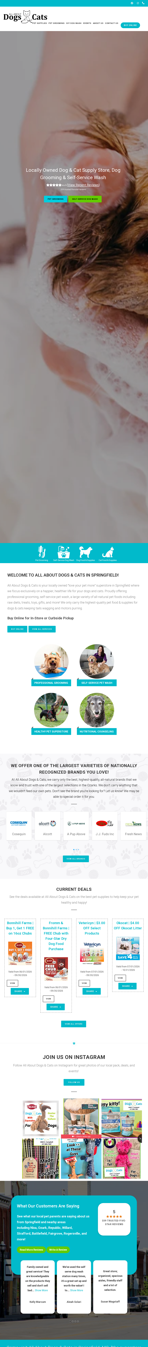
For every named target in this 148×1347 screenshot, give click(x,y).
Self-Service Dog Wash (85, 199)
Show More (40, 1290)
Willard (67, 1228)
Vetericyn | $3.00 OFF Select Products (92, 928)
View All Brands (76, 859)
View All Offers (73, 1024)
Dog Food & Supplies (85, 560)
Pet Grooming (55, 199)
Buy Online (17, 629)
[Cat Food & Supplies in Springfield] (108, 551)
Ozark (42, 1228)
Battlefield (39, 1233)
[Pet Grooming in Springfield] (42, 551)
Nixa (33, 1228)
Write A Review (58, 1249)
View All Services (42, 629)
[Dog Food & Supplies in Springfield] (86, 551)
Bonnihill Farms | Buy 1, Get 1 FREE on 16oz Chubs (20, 928)
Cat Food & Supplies (108, 560)
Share (18, 991)
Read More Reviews (31, 1249)
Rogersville (72, 1233)
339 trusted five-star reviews (114, 1222)
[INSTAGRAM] (138, 3)
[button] (70, 1321)
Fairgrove (55, 1233)
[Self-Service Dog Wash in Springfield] (64, 551)
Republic (54, 1228)
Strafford (23, 1233)
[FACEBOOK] (132, 3)
